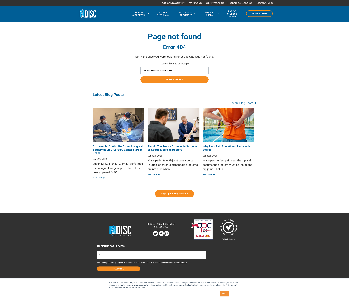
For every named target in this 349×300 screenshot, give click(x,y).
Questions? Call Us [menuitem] (264, 3)
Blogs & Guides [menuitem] (209, 13)
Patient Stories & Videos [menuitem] (232, 14)
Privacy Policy (181, 262)
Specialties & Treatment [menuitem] (186, 13)
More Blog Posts (243, 103)
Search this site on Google (174, 63)
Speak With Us (259, 13)
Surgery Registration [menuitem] (215, 3)
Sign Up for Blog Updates (174, 194)
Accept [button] (224, 294)
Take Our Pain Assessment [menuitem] (173, 3)
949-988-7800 (161, 226)
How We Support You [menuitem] (139, 13)
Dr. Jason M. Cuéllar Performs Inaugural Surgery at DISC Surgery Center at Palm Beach (118, 150)
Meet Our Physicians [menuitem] (163, 13)
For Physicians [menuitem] (195, 3)
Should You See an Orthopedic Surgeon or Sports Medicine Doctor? (172, 148)
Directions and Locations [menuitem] (241, 3)
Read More (98, 177)
